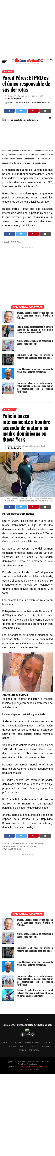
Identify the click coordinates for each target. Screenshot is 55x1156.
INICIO (5, 1042)
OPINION (22, 1050)
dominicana (18, 844)
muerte (39, 844)
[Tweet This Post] (21, 111)
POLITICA (48, 1042)
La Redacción (14, 98)
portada (16, 242)
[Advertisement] (27, 28)
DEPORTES (46, 1046)
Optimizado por (27, 1069)
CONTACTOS (34, 1050)
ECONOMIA (12, 1046)
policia (21, 846)
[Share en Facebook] (9, 111)
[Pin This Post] (33, 111)
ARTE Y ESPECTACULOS (29, 1046)
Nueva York (9, 846)
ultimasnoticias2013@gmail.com (34, 1025)
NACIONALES (16, 1042)
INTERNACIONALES (33, 1042)
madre (30, 844)
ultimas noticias (12, 849)
